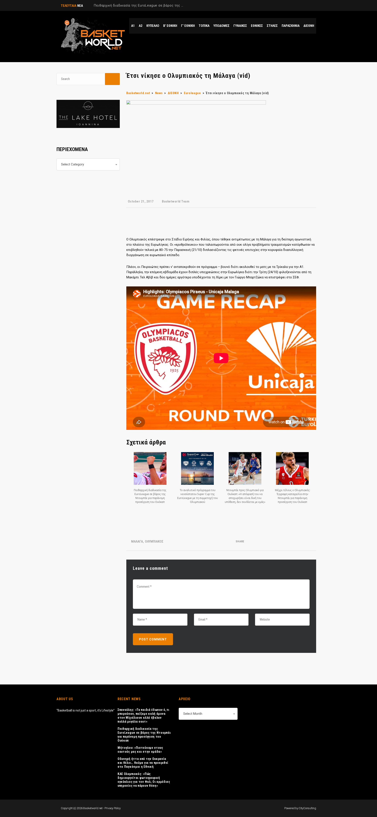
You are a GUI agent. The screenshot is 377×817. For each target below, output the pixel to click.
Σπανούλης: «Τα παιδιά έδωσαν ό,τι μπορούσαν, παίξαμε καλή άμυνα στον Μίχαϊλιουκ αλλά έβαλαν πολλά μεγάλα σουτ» (143, 715)
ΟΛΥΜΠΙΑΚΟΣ (154, 541)
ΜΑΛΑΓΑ (137, 541)
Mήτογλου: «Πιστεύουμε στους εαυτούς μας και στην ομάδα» (140, 749)
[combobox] (88, 164)
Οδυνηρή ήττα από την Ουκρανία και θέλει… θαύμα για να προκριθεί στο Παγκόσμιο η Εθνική (143, 762)
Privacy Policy (113, 808)
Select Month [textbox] (192, 714)
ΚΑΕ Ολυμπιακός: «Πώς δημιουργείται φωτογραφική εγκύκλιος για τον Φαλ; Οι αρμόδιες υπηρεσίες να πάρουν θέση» (144, 779)
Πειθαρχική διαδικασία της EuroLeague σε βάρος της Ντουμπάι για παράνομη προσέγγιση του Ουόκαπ (144, 734)
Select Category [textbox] (72, 164)
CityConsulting (307, 808)
